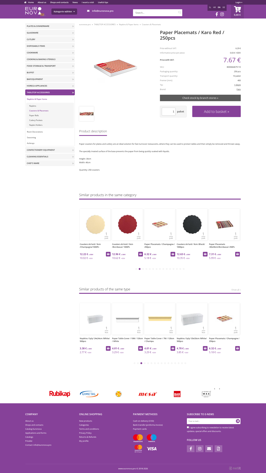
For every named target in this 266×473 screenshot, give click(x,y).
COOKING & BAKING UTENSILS (41, 59)
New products (85, 420)
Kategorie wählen (63, 11)
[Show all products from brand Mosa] (148, 394)
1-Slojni (237, 84)
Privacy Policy (85, 433)
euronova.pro (85, 24)
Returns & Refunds (87, 437)
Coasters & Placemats (38, 110)
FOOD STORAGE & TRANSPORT (41, 65)
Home (31, 2)
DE (224, 7)
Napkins (32, 106)
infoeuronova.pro (102, 10)
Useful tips (103, 2)
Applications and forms (35, 433)
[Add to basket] (108, 254)
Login (239, 2)
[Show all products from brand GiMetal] (89, 394)
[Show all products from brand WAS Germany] (206, 394)
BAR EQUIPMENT (35, 79)
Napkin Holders (35, 125)
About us (42, 2)
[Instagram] (222, 14)
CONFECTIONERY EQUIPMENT (41, 150)
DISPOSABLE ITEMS (36, 46)
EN (219, 7)
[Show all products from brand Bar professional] (177, 394)
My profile (84, 441)
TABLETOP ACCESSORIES (38, 92)
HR (214, 7)
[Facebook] (217, 14)
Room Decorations (35, 131)
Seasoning (31, 137)
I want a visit (88, 2)
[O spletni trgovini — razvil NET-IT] (235, 468)
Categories (84, 424)
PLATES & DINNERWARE (38, 26)
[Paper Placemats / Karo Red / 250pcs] (115, 68)
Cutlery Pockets (35, 120)
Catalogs (29, 437)
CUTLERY (31, 39)
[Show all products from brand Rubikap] (60, 394)
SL (210, 7)
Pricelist (28, 441)
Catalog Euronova (33, 429)
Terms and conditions (89, 429)
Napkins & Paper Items (37, 99)
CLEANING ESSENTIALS (37, 156)
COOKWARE (32, 52)
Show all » (236, 289)
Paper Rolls (34, 115)
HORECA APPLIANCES (37, 85)
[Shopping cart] (237, 12)
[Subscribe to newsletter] (238, 421)
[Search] (179, 12)
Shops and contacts (59, 2)
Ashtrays (30, 143)
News (75, 2)
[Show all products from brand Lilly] (118, 394)
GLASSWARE (32, 32)
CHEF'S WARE (33, 163)
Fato (239, 89)
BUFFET (30, 72)
